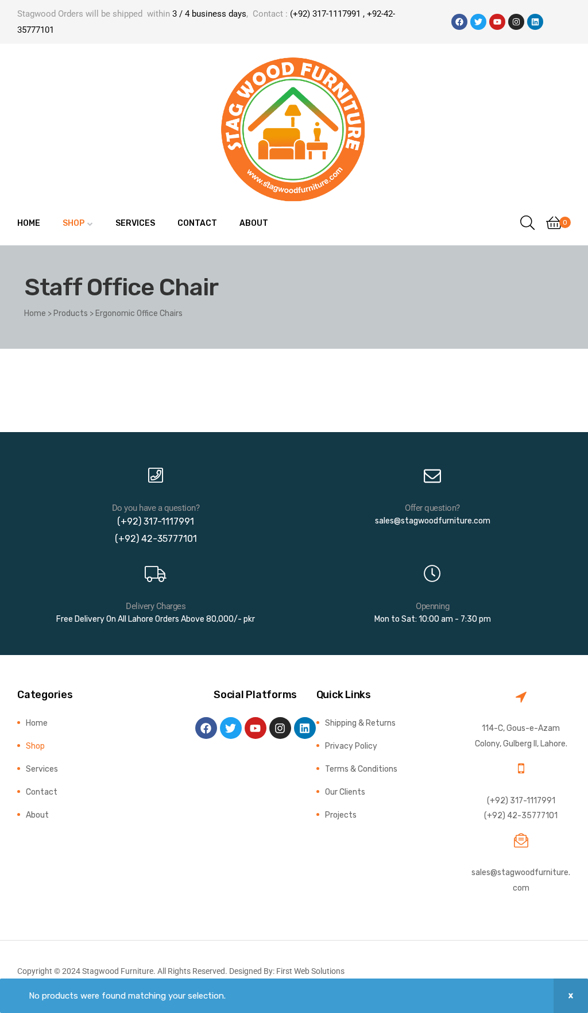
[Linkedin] (535, 22)
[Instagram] (516, 22)
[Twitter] (478, 22)
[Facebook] (459, 22)
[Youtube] (497, 22)
